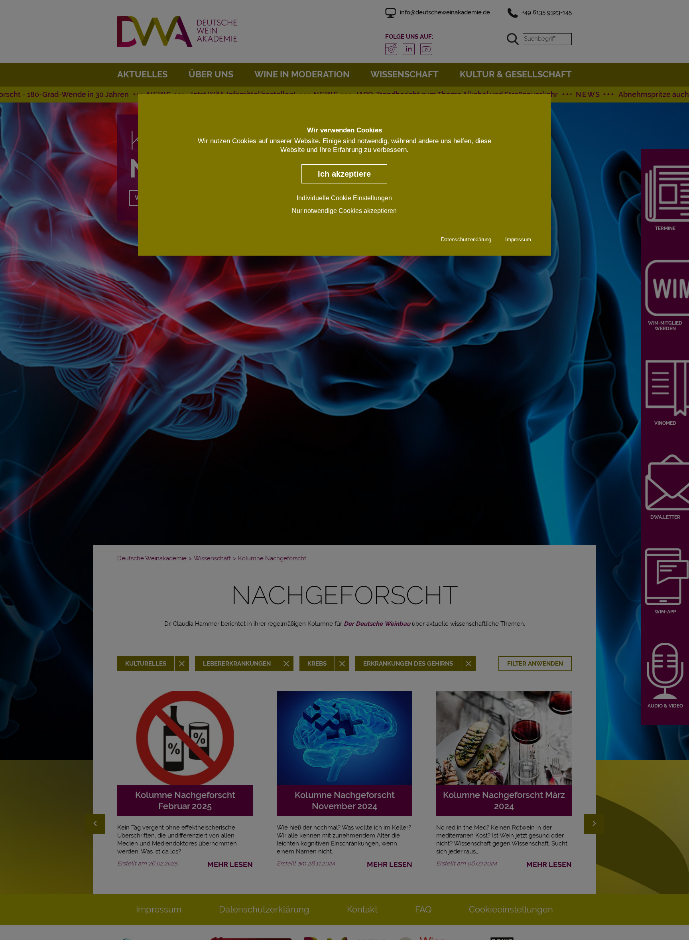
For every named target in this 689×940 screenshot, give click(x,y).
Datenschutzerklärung (466, 239)
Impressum (518, 239)
